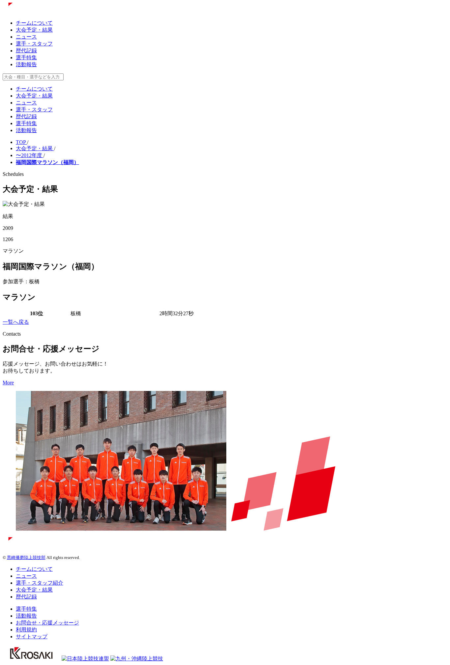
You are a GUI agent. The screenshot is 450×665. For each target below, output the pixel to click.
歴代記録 (26, 50)
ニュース (26, 37)
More (8, 382)
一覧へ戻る (16, 322)
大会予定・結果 (34, 30)
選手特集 (26, 57)
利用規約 (26, 629)
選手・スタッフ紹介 (39, 583)
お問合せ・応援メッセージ (47, 622)
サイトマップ (31, 636)
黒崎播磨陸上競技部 (26, 557)
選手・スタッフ (34, 43)
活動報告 (26, 64)
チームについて (34, 23)
